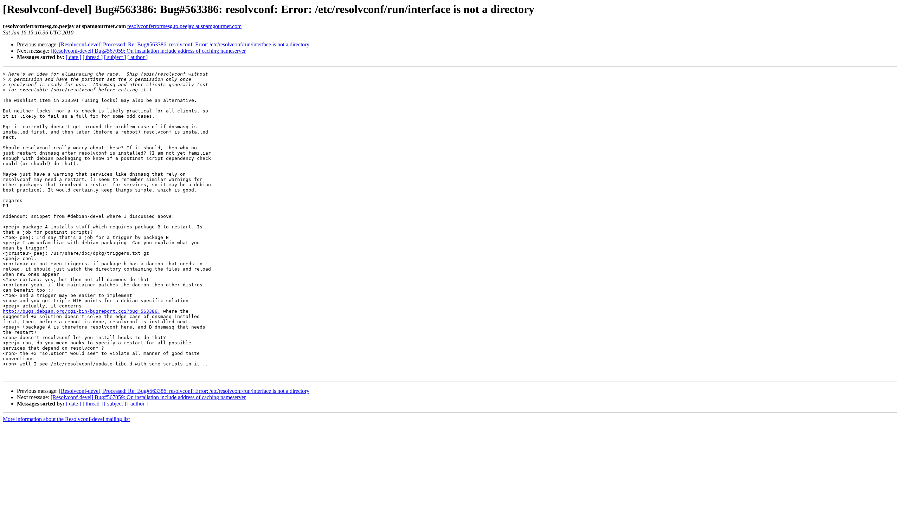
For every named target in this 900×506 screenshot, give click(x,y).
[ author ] (137, 57)
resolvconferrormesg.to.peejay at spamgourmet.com (184, 26)
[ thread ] (93, 57)
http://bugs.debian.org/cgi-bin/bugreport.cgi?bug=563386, (81, 311)
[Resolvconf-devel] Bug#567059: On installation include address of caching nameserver (148, 51)
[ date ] (73, 57)
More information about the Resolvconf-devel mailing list (66, 419)
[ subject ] (115, 57)
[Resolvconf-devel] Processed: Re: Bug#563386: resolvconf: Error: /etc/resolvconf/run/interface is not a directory (184, 44)
